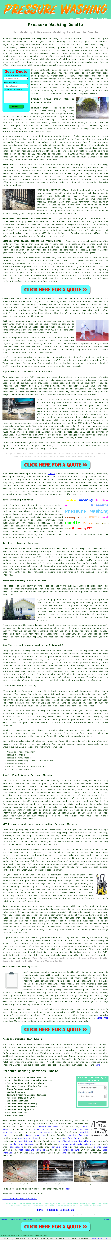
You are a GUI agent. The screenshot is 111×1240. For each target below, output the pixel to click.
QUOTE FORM (102, 1018)
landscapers (16, 1147)
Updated (30, 1219)
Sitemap (4, 1219)
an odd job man (23, 1141)
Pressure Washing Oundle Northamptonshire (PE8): (30, 39)
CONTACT (93, 18)
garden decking (70, 1150)
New (24, 1219)
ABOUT (85, 18)
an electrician (71, 1138)
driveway (48, 193)
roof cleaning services (32, 1150)
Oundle (51, 474)
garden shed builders (22, 1144)
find (11, 1044)
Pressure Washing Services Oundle (30, 1071)
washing (76, 244)
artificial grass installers (74, 1141)
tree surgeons (45, 1132)
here (97, 1065)
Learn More (96, 1238)
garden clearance (79, 1135)
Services (39, 1219)
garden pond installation (76, 1144)
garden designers (48, 1126)
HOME (71, 18)
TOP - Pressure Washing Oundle (19, 1199)
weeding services (28, 1138)
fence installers (35, 1135)
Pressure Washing (15, 1219)
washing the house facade (39, 589)
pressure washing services (41, 993)
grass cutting (41, 1129)
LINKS (78, 18)
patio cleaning (60, 1147)
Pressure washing (40, 123)
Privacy (107, 1219)
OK (106, 1238)
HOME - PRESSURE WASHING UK (55, 1210)
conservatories (24, 230)
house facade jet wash (75, 999)
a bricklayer (101, 1147)
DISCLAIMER (103, 18)
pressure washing (82, 50)
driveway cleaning (46, 984)
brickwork (53, 281)
